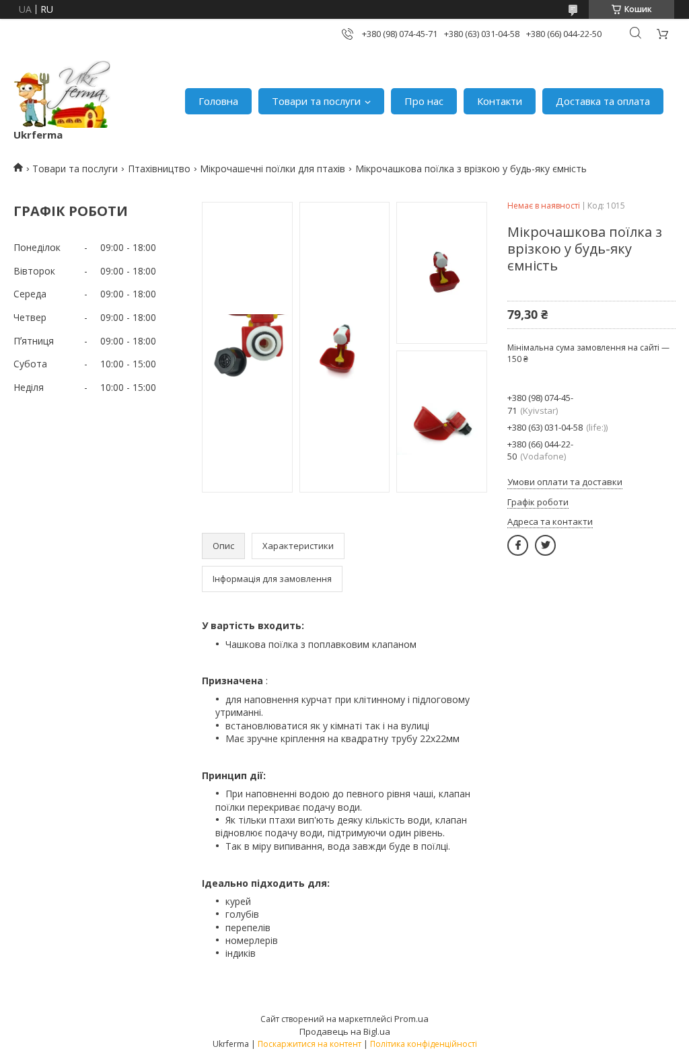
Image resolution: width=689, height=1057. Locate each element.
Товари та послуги (316, 101)
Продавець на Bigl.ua (344, 1031)
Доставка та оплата (603, 101)
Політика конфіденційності (423, 1044)
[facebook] (517, 545)
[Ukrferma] (62, 94)
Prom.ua (411, 1019)
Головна (218, 101)
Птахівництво (159, 168)
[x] (545, 545)
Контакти (499, 101)
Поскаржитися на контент (309, 1044)
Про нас (423, 101)
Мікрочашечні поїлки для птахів (272, 168)
